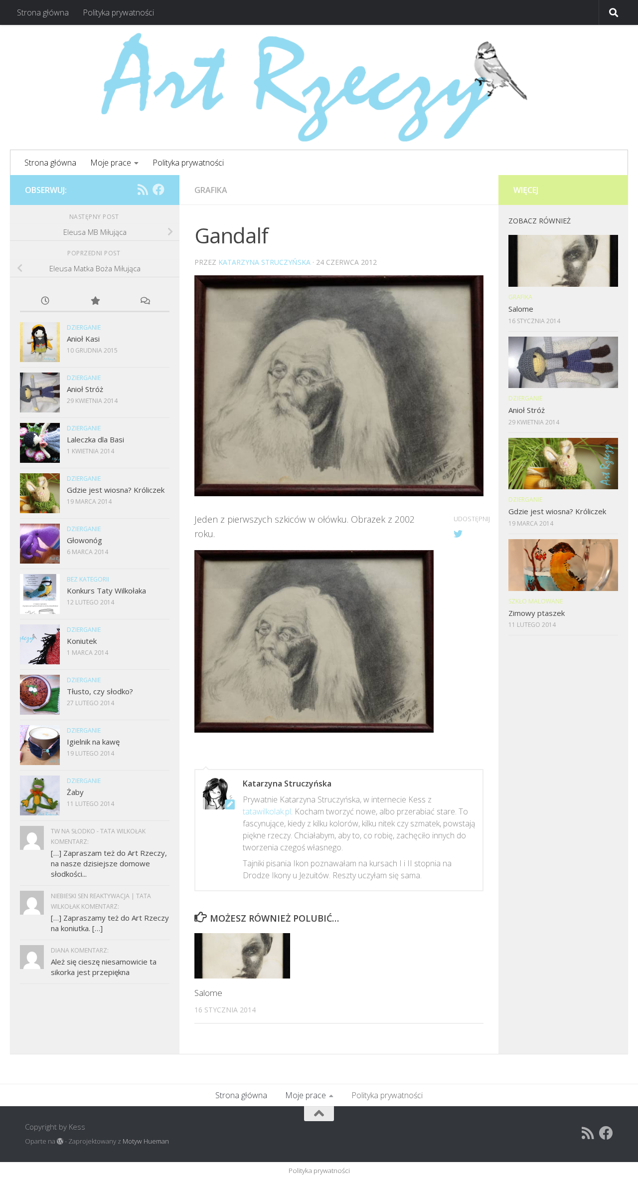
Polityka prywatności (118, 12)
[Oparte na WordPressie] (60, 1141)
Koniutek (82, 641)
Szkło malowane (535, 601)
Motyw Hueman (146, 1141)
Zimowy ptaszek (536, 613)
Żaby (75, 792)
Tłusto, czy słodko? (100, 691)
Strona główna (43, 12)
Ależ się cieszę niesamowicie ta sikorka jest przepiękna (104, 967)
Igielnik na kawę (93, 742)
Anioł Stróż (85, 389)
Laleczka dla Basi (95, 439)
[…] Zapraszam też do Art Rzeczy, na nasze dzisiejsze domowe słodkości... (109, 863)
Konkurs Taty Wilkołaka (106, 590)
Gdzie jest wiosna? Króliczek (115, 490)
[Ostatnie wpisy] (45, 301)
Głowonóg (84, 540)
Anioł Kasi (83, 339)
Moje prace (110, 162)
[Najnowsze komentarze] (144, 301)
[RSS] (143, 190)
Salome (208, 992)
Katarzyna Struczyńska (264, 262)
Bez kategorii (88, 579)
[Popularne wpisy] (95, 301)
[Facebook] (158, 190)
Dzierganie (84, 327)
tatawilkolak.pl (267, 811)
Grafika (210, 190)
